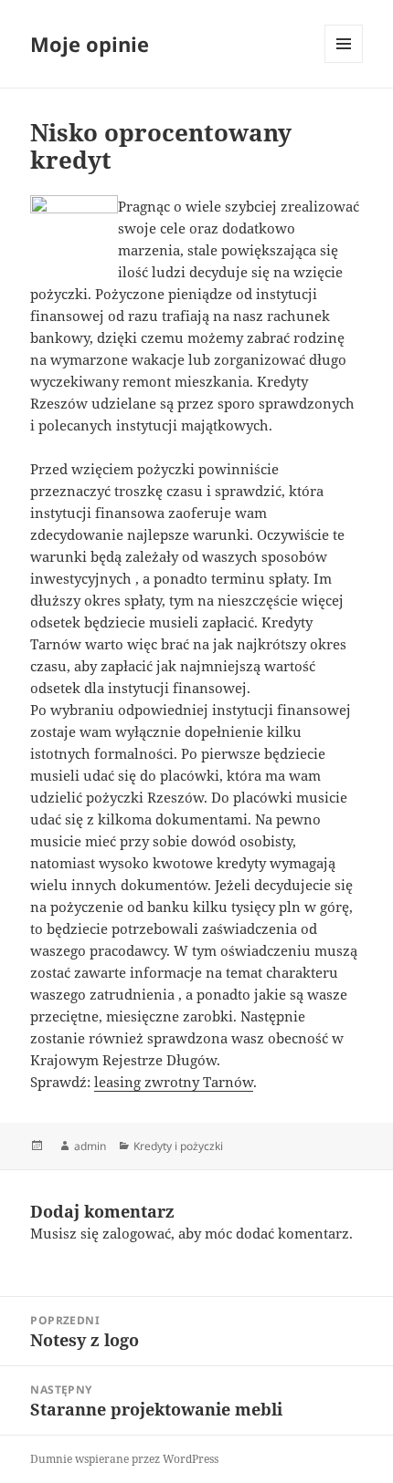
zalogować (136, 1233)
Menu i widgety (344, 62)
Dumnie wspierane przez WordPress (124, 1459)
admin (90, 1146)
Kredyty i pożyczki (178, 1146)
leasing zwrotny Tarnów (173, 1082)
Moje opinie (89, 43)
